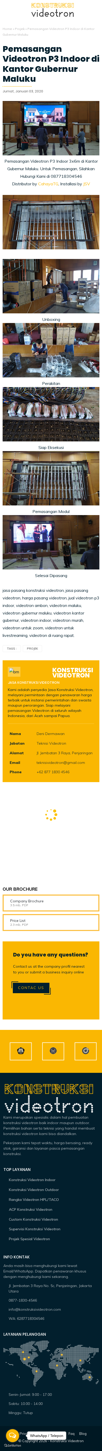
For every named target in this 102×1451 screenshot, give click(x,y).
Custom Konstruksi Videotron (33, 1219)
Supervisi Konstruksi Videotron (34, 1229)
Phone (16, 772)
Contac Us (31, 987)
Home (7, 29)
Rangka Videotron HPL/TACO (34, 1199)
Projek (20, 29)
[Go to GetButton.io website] (12, 1445)
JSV (86, 183)
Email (15, 762)
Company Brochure (27, 901)
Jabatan (17, 743)
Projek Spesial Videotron (29, 1239)
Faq (72, 1433)
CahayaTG (48, 183)
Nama (15, 733)
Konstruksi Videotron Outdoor (34, 1189)
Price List (17, 920)
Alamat (17, 753)
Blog (83, 1433)
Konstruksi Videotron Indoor (32, 1179)
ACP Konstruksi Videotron (30, 1209)
